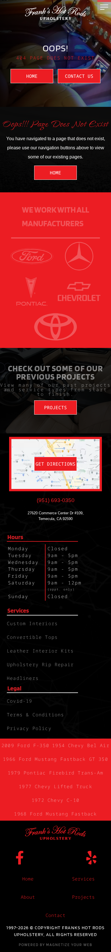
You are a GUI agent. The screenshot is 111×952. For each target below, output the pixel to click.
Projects (55, 407)
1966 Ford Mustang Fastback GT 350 (55, 759)
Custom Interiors (32, 623)
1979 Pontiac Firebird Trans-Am (55, 773)
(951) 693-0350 (56, 500)
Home (32, 76)
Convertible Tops (32, 637)
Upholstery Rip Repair (40, 664)
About (28, 897)
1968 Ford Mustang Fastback (55, 814)
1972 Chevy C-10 (55, 800)
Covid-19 (19, 701)
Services (83, 879)
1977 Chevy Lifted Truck (55, 786)
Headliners (23, 678)
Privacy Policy (29, 728)
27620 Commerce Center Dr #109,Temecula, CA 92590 (56, 516)
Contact (55, 915)
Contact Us (79, 76)
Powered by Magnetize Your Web (55, 945)
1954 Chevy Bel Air (81, 745)
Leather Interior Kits (40, 651)
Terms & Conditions (35, 715)
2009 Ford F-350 (25, 745)
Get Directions (55, 464)
